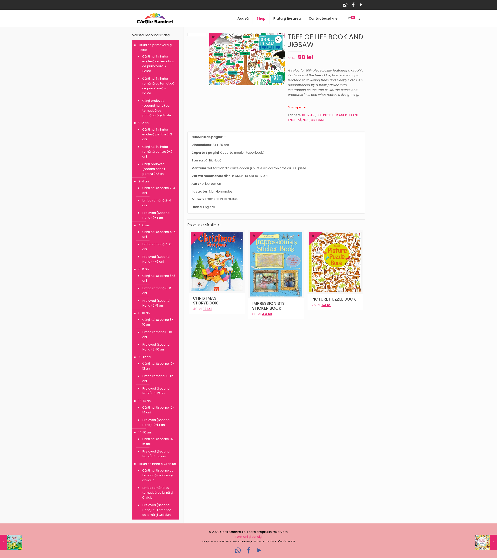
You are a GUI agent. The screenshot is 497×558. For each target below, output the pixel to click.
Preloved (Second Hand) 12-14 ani (155, 422)
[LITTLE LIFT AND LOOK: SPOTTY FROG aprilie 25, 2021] (11, 542)
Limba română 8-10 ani (157, 334)
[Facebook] (353, 4)
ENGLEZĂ (294, 120)
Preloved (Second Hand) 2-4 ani (155, 215)
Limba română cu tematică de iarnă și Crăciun (157, 493)
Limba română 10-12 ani (157, 378)
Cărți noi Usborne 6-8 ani (158, 278)
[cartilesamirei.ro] (155, 18)
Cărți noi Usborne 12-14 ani (158, 410)
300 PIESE (324, 115)
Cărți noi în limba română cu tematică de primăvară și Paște (158, 85)
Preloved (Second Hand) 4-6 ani (155, 259)
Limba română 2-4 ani (156, 203)
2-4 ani (143, 181)
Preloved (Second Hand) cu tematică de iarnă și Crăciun (156, 510)
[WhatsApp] (345, 4)
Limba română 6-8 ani (156, 290)
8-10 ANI (351, 115)
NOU (306, 120)
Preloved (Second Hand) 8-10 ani (155, 347)
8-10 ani (144, 313)
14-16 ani (144, 432)
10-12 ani (144, 357)
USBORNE (318, 120)
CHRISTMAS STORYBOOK (205, 300)
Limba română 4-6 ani (156, 246)
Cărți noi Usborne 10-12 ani (158, 366)
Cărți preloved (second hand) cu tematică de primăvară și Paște (156, 108)
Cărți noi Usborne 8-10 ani (157, 322)
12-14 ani (144, 401)
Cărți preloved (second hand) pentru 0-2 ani (153, 169)
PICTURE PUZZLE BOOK (333, 299)
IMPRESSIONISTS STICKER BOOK (268, 306)
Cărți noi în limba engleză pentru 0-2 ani (157, 134)
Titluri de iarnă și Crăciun (157, 464)
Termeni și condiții (248, 536)
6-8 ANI (338, 115)
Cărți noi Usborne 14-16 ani (158, 441)
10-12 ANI (308, 115)
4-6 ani (143, 225)
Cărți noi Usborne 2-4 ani (158, 190)
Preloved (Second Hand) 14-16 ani (155, 454)
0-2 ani (143, 123)
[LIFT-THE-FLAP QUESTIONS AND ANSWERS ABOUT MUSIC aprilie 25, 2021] (486, 542)
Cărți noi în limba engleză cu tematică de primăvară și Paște (158, 63)
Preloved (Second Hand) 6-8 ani (155, 303)
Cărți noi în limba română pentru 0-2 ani (157, 152)
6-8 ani (143, 269)
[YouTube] (361, 4)
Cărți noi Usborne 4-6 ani (159, 234)
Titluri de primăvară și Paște (155, 47)
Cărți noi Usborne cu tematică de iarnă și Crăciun (157, 475)
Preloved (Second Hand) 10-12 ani (155, 391)
